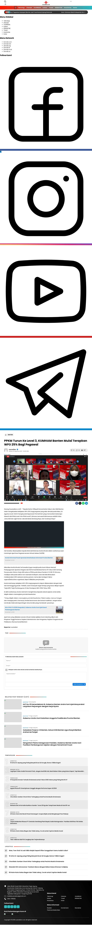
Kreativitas (67, 8)
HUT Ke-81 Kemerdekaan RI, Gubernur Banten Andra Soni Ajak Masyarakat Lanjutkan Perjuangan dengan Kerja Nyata (53, 705)
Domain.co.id (8, 49)
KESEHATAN (58, 8)
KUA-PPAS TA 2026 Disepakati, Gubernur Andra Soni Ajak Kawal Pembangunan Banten (26, 609)
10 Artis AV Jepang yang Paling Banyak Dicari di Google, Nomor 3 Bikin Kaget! (35, 763)
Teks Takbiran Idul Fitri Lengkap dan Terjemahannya (27, 839)
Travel (51, 8)
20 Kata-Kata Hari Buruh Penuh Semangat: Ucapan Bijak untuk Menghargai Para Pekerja (39, 814)
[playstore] (15, 914)
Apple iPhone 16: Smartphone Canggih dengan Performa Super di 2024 (33, 788)
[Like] (72, 450)
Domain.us (7, 51)
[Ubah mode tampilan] (5, 4)
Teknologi (21, 8)
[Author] (6, 450)
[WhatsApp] (83, 503)
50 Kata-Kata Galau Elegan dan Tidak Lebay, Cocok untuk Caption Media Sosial (36, 831)
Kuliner (45, 8)
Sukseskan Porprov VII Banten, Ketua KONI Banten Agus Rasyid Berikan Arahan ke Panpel (52, 731)
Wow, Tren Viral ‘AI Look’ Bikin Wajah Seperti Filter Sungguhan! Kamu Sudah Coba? (38, 850)
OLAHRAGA (37, 8)
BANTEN (10, 435)
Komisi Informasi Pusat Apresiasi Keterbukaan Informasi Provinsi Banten (29, 558)
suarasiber (12, 449)
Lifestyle (29, 8)
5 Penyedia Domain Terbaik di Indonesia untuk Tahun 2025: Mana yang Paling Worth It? (38, 780)
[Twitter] (0, 152)
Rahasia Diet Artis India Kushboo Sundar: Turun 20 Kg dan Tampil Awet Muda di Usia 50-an (40, 805)
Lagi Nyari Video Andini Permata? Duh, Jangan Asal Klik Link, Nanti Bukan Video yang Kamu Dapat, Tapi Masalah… (47, 771)
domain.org (7, 46)
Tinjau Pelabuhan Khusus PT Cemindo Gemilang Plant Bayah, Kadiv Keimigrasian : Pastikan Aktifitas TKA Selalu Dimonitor (46, 822)
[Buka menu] (71, 1)
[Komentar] (77, 450)
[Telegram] (46, 429)
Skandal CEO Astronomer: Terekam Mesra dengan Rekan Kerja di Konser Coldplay (38, 867)
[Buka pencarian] (5, 1)
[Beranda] (15, 8)
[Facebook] (46, 150)
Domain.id (7, 48)
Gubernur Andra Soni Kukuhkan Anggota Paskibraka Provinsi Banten (51, 718)
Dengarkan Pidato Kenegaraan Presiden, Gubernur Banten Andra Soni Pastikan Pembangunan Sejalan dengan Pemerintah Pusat (52, 744)
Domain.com (8, 42)
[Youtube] (46, 337)
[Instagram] (46, 244)
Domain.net (7, 44)
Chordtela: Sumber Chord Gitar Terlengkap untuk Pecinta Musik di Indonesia (35, 797)
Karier (75, 8)
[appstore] (7, 914)
